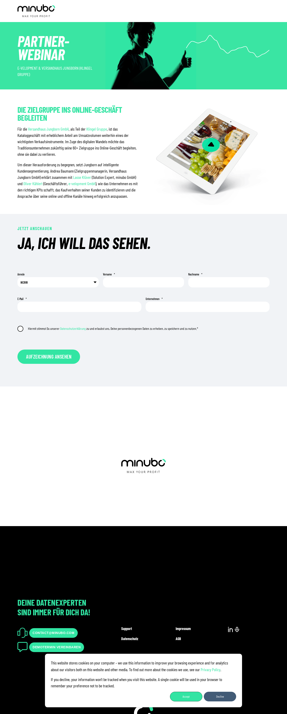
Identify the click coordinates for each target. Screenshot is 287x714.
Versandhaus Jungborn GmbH (48, 128)
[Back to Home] (36, 15)
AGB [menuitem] (178, 638)
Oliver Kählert (32, 183)
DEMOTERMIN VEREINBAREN (57, 647)
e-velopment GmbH (81, 183)
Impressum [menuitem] (183, 628)
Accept (186, 696)
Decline (220, 696)
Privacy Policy (210, 669)
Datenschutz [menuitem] (129, 638)
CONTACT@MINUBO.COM (53, 633)
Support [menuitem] (126, 628)
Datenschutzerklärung (73, 328)
